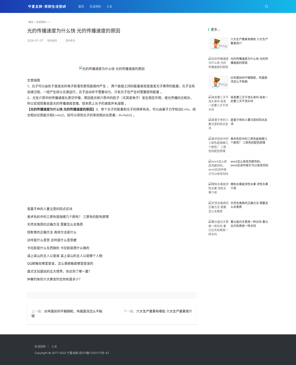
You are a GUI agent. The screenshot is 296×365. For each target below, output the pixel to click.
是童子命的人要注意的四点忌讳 (49, 209)
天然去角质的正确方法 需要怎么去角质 (55, 224)
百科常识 (70, 40)
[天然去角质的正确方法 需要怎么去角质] (218, 207)
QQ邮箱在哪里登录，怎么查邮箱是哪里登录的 (60, 263)
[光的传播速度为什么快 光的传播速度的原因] (218, 63)
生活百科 (95, 6)
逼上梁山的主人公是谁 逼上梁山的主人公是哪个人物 (64, 256)
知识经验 (52, 40)
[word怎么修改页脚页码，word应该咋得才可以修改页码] (218, 167)
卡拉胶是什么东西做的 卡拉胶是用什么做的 (58, 248)
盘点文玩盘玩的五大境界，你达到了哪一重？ (59, 271)
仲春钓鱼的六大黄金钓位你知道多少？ (54, 279)
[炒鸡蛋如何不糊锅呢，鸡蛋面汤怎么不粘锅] (218, 82)
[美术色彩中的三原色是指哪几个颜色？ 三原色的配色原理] (218, 145)
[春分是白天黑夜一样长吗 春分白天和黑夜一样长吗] (218, 228)
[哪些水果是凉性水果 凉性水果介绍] (218, 188)
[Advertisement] (111, 166)
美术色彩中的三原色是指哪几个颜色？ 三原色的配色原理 (68, 217)
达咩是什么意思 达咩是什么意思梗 (52, 240)
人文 (109, 6)
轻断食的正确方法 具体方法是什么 (52, 232)
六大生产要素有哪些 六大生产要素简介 (164, 311)
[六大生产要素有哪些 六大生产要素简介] (218, 43)
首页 (81, 6)
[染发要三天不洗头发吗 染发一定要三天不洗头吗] (218, 103)
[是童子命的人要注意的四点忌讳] (218, 124)
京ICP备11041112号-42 (94, 353)
